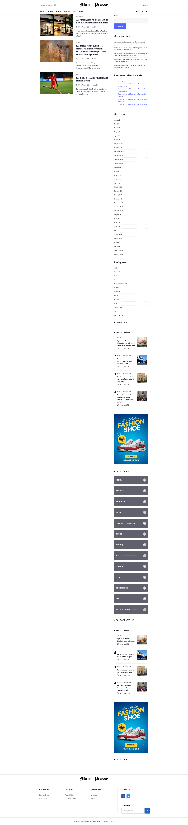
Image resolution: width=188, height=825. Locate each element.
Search (116, 15)
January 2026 (118, 147)
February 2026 (118, 144)
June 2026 (117, 128)
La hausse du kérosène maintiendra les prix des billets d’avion (126, 361)
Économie (50, 11)
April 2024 (117, 230)
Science (116, 299)
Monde (58, 11)
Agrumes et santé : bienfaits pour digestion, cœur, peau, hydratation (126, 343)
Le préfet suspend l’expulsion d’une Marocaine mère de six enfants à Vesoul (130, 60)
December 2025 (119, 151)
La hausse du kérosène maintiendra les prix (125, 655)
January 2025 (118, 195)
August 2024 (118, 214)
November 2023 (119, 250)
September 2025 (119, 163)
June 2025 (117, 175)
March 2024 (118, 234)
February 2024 (118, 238)
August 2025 (118, 167)
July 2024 (117, 219)
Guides (116, 280)
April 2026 (117, 136)
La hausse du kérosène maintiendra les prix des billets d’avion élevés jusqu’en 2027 (130, 48)
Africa (116, 268)
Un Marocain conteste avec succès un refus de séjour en (126, 379)
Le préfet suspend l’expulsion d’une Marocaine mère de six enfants (125, 398)
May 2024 (117, 226)
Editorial (116, 276)
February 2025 (118, 191)
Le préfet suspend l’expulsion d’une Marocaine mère (124, 688)
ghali (119, 96)
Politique (67, 11)
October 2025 (118, 159)
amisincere (121, 86)
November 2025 (119, 155)
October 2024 (118, 207)
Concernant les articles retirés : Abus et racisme (132, 84)
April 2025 (117, 183)
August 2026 (118, 120)
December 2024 (119, 199)
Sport (81, 11)
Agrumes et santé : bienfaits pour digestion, (126, 640)
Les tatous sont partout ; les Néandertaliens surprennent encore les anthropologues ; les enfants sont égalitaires (91, 50)
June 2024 (117, 222)
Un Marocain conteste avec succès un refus (125, 671)
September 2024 (119, 211)
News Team (82, 27)
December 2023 (119, 246)
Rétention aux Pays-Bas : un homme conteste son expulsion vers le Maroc (129, 66)
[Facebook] (123, 796)
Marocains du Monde (120, 284)
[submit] (147, 811)
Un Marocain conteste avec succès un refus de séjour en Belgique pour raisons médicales (130, 54)
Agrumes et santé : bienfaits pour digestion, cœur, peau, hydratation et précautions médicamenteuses (129, 43)
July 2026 (117, 124)
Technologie (118, 307)
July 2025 (117, 171)
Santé (74, 11)
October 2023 (118, 254)
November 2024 (119, 203)
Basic (120, 81)
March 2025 (118, 187)
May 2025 (117, 179)
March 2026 (118, 140)
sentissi (120, 101)
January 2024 (118, 242)
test (115, 311)
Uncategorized (118, 315)
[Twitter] (128, 796)
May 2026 (117, 132)
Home (42, 11)
